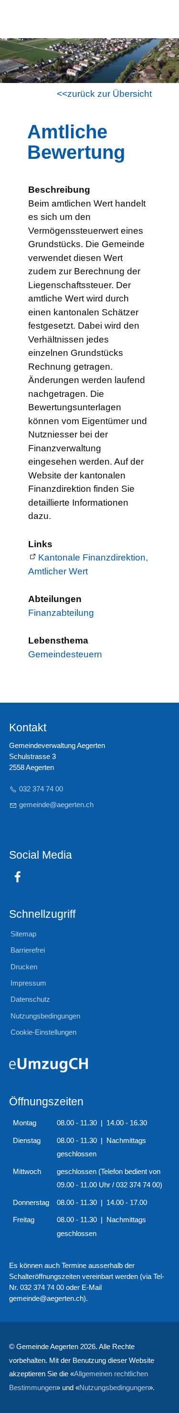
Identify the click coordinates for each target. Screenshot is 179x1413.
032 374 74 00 (41, 789)
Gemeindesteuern (65, 654)
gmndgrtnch (56, 804)
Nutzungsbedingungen (114, 1387)
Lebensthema (58, 640)
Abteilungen (55, 599)
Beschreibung (59, 190)
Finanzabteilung (61, 613)
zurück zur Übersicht (109, 94)
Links (40, 544)
